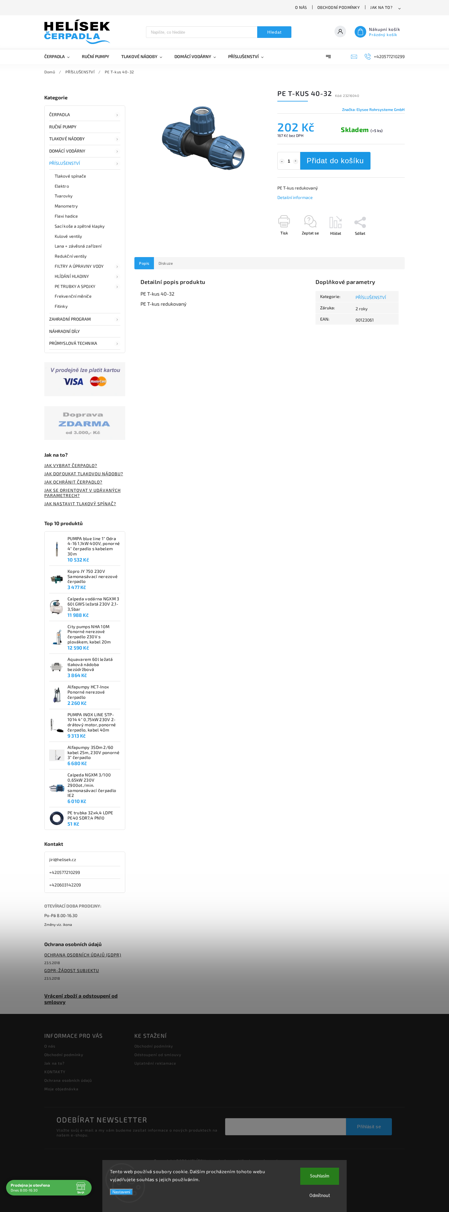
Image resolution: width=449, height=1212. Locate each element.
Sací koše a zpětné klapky (80, 226)
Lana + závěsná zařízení (78, 246)
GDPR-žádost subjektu (71, 970)
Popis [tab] (144, 263)
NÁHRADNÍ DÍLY (64, 331)
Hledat (274, 32)
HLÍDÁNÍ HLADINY (72, 276)
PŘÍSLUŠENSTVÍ (64, 163)
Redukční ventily (71, 256)
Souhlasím (319, 1176)
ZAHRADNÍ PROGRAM (70, 319)
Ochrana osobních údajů (68, 1080)
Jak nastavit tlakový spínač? (80, 503)
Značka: (373, 109)
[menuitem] (60, 56)
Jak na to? (381, 7)
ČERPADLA (59, 114)
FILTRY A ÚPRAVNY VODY (79, 266)
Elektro (62, 186)
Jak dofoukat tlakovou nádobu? (83, 473)
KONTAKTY (54, 1071)
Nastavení (121, 1192)
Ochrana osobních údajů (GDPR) (82, 954)
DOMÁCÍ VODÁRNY (67, 150)
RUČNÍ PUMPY (62, 126)
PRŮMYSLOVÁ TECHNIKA (73, 343)
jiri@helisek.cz (62, 859)
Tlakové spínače (70, 176)
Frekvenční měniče (73, 296)
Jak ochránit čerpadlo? (73, 481)
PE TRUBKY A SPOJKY (75, 286)
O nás (301, 7)
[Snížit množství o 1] (282, 161)
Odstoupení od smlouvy (157, 1054)
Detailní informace (295, 197)
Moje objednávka (61, 1088)
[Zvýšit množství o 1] (295, 161)
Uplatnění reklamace (155, 1063)
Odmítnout (319, 1195)
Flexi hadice (66, 216)
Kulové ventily (68, 236)
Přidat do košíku (335, 161)
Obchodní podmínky (338, 7)
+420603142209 (65, 884)
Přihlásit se (369, 1126)
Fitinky (61, 306)
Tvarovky (63, 195)
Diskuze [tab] (166, 263)
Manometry (66, 205)
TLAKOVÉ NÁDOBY (67, 138)
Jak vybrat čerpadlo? (70, 465)
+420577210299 (64, 872)
